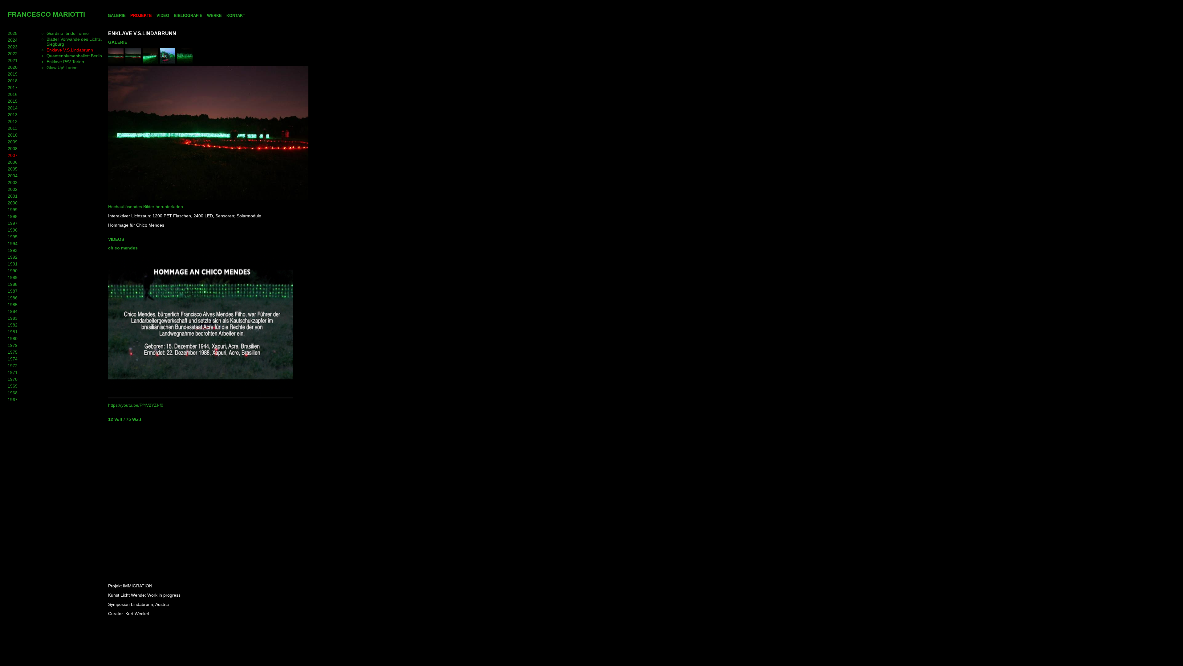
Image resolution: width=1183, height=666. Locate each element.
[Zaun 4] (150, 62)
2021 (13, 60)
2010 (13, 135)
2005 (13, 168)
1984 (13, 311)
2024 (13, 40)
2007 (13, 155)
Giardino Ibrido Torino (68, 33)
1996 (13, 230)
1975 (13, 352)
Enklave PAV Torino (65, 61)
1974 (13, 358)
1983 (13, 318)
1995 (13, 236)
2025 (13, 33)
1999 (13, 209)
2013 (13, 114)
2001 (13, 196)
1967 (13, 399)
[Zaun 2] (167, 62)
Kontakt (235, 15)
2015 (13, 101)
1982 (13, 325)
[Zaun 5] (133, 62)
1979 (13, 345)
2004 (13, 175)
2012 (13, 121)
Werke (214, 15)
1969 (13, 386)
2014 (13, 107)
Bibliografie (188, 15)
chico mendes (123, 247)
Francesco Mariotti (46, 14)
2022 (13, 53)
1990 (13, 270)
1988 (13, 284)
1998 (13, 216)
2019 (13, 74)
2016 (13, 94)
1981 (13, 331)
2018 (13, 80)
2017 (13, 87)
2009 (13, 141)
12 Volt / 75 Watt (124, 419)
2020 (13, 67)
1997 (13, 223)
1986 (13, 297)
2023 (13, 46)
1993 (13, 250)
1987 (13, 291)
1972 (13, 365)
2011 (12, 128)
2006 (13, 162)
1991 (13, 263)
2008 (13, 148)
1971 (13, 372)
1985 (13, 304)
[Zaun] (116, 62)
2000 (13, 202)
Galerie (117, 15)
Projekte (141, 15)
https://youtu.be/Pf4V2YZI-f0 (135, 405)
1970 (13, 379)
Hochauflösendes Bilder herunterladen (145, 206)
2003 (13, 182)
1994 (13, 243)
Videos (116, 239)
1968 (13, 392)
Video (163, 15)
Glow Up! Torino (62, 67)
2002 (13, 189)
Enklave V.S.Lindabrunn (70, 49)
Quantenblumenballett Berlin (74, 55)
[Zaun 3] (185, 62)
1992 (13, 257)
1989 (13, 277)
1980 (13, 338)
